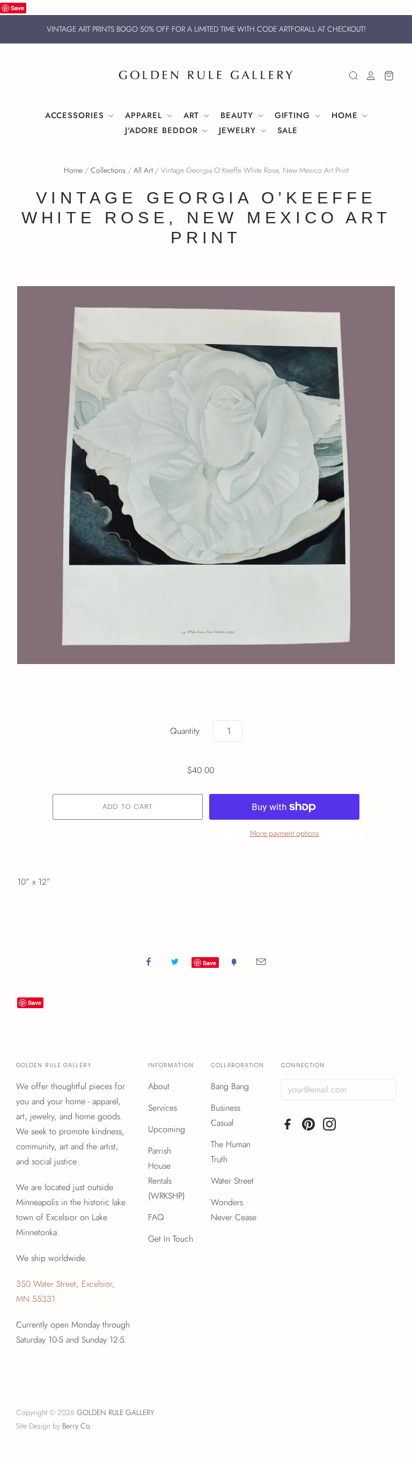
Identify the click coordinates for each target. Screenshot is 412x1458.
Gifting (294, 115)
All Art (143, 170)
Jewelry (239, 130)
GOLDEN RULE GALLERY (115, 1412)
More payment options (284, 833)
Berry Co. (77, 1425)
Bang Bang (230, 1086)
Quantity (185, 731)
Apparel (145, 115)
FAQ (156, 1217)
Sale (287, 130)
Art (193, 115)
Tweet (175, 961)
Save (17, 8)
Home (346, 115)
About (159, 1086)
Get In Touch (170, 1239)
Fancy (234, 961)
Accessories (76, 115)
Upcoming (166, 1129)
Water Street (232, 1181)
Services (162, 1108)
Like (148, 961)
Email (261, 961)
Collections (108, 170)
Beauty (238, 115)
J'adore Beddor (163, 130)
